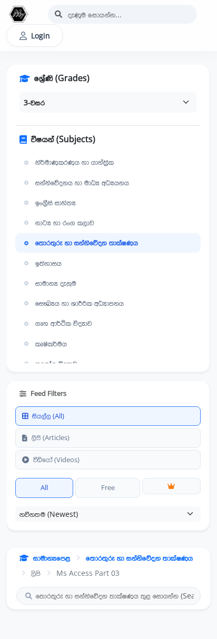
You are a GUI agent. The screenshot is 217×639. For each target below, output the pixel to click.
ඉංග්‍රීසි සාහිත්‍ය (55, 202)
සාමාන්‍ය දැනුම (55, 283)
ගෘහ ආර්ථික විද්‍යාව (63, 323)
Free (108, 487)
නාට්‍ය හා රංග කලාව (64, 222)
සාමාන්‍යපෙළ (51, 558)
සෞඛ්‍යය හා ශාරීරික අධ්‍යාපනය (79, 303)
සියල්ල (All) (48, 416)
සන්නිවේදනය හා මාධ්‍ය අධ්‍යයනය (82, 182)
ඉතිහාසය (48, 263)
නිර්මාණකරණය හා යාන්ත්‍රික (74, 162)
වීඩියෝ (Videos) (56, 459)
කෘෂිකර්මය (51, 343)
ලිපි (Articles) (51, 437)
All (44, 487)
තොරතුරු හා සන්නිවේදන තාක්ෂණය (86, 242)
